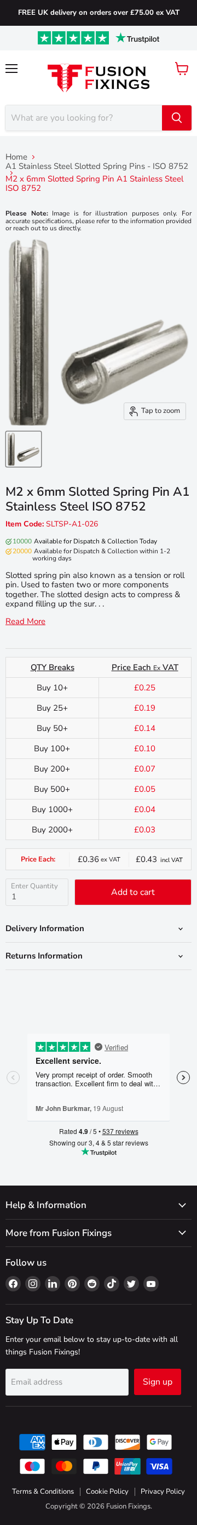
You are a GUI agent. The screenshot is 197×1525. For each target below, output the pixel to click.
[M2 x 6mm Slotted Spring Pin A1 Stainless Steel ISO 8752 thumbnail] (23, 449)
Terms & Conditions (43, 1491)
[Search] (177, 118)
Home (16, 157)
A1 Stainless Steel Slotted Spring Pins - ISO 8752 (96, 166)
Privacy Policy (163, 1491)
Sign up (157, 1382)
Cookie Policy (107, 1491)
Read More (25, 621)
